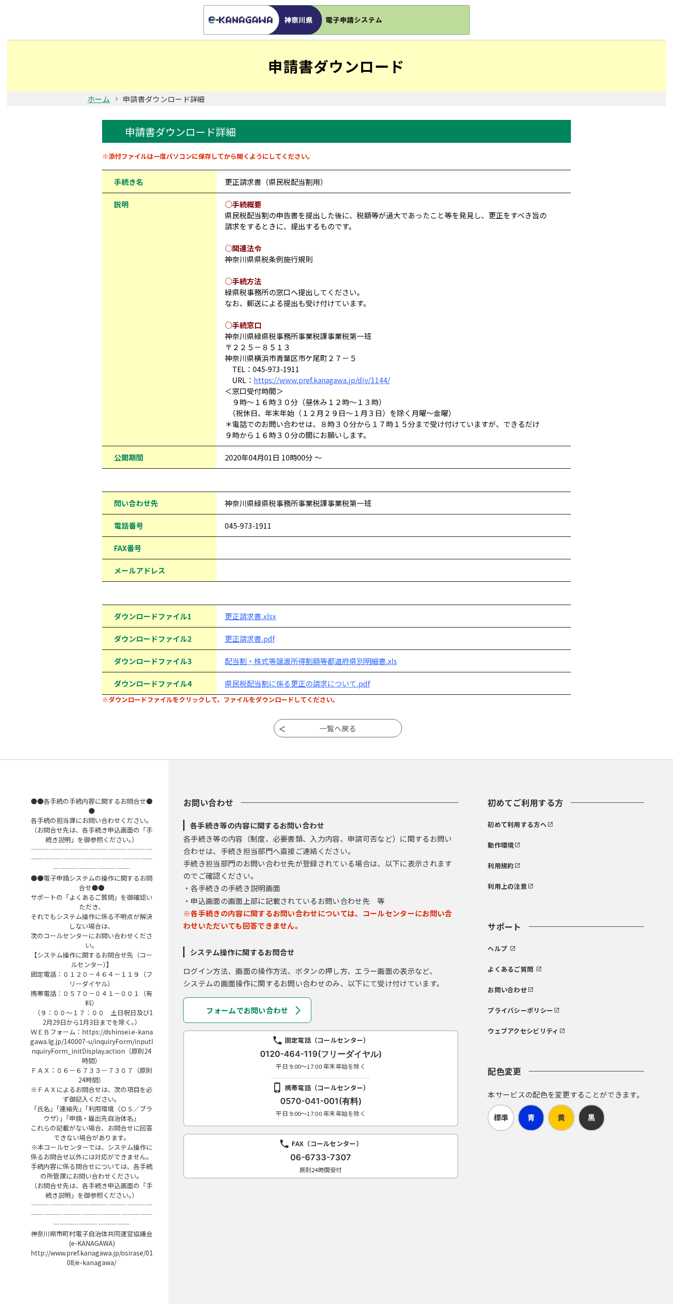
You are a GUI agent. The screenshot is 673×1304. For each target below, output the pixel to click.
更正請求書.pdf (250, 638)
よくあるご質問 (510, 969)
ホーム (98, 99)
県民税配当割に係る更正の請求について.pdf (297, 683)
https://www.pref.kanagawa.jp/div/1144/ (322, 379)
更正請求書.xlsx (250, 616)
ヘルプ (497, 948)
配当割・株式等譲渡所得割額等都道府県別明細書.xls (311, 660)
